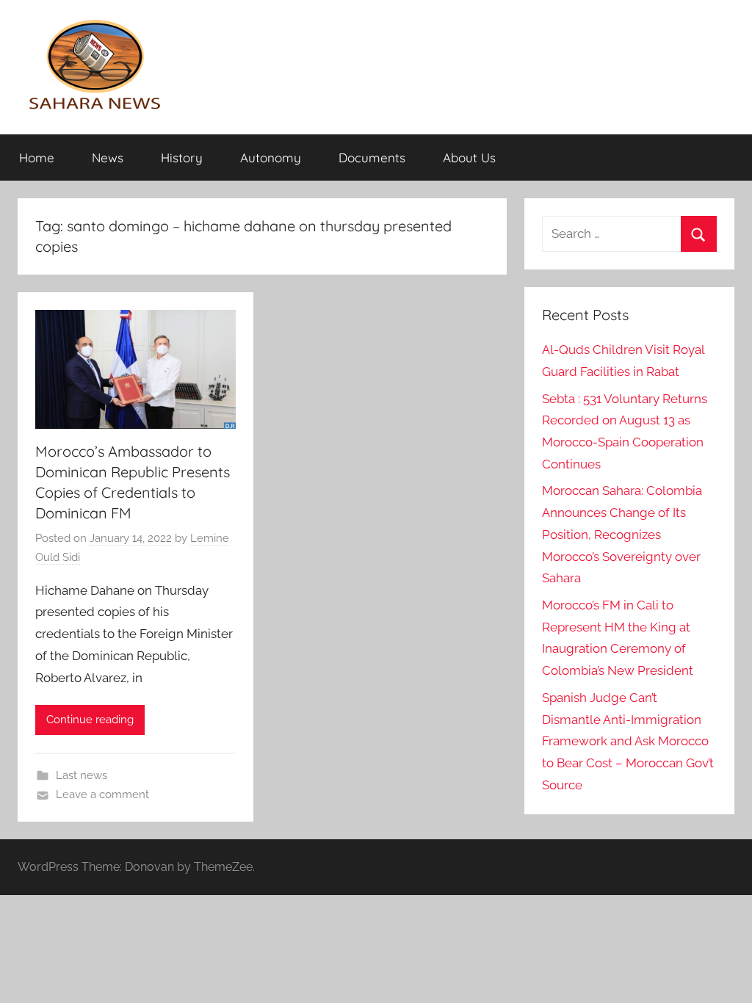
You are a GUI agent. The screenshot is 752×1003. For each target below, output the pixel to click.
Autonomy (270, 157)
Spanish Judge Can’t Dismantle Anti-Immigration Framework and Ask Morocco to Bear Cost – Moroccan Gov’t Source (628, 741)
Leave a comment (102, 794)
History (182, 157)
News (107, 157)
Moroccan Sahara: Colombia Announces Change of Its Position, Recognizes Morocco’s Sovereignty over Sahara (622, 534)
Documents (372, 157)
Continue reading (90, 719)
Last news (81, 775)
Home (36, 157)
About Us (469, 157)
